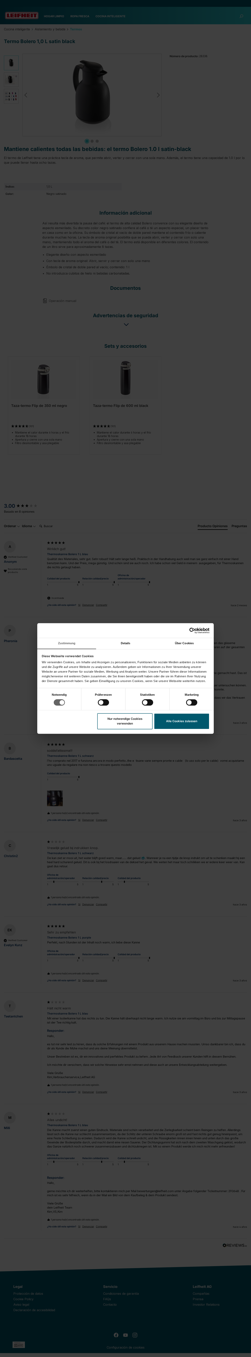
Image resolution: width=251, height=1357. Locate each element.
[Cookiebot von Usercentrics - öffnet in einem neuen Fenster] (192, 630)
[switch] (103, 702)
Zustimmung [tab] (66, 643)
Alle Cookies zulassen (181, 721)
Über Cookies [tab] (184, 643)
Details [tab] (125, 643)
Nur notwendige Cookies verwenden (124, 721)
